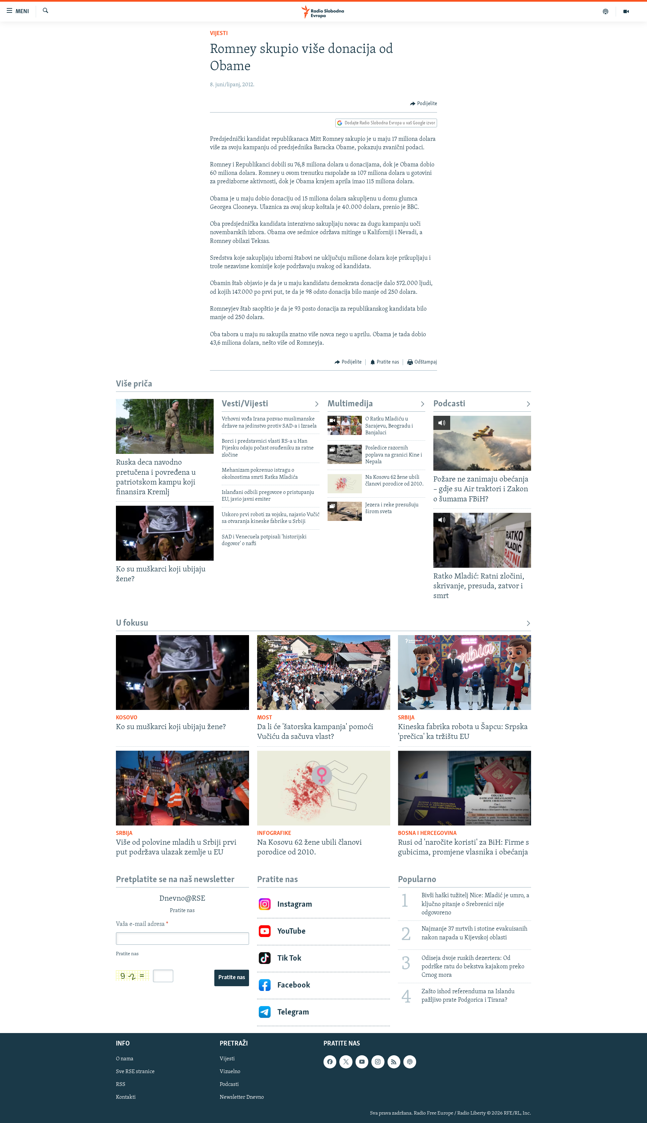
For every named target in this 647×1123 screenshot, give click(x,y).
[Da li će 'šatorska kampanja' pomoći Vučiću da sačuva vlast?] (323, 672)
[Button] (423, 103)
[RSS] (394, 1061)
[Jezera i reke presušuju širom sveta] (345, 511)
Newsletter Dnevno (242, 1097)
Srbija (406, 718)
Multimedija (350, 404)
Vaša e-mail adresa (142, 925)
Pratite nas (231, 978)
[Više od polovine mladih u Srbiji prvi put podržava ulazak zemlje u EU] (182, 788)
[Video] (626, 11)
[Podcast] (605, 11)
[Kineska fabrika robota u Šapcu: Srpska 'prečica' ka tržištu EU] (464, 672)
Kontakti (126, 1097)
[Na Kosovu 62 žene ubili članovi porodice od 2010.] (345, 483)
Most (264, 718)
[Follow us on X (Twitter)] (345, 1061)
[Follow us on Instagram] (377, 1061)
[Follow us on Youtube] (362, 1061)
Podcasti (449, 404)
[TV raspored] (409, 1061)
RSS (120, 1084)
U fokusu (132, 623)
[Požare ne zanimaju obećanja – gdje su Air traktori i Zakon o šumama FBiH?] (482, 443)
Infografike (274, 834)
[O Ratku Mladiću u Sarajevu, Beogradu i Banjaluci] (345, 425)
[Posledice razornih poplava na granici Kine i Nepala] (345, 454)
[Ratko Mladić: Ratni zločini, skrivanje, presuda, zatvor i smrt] (482, 540)
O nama (124, 1059)
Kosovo (126, 718)
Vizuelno (230, 1071)
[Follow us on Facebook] (330, 1061)
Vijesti (219, 34)
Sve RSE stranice (135, 1071)
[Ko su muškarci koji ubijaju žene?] (165, 533)
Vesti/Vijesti (245, 404)
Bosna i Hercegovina (427, 834)
